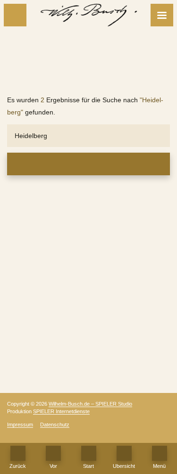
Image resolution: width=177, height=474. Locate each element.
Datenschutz (54, 424)
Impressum (20, 424)
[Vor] (53, 453)
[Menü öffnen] (162, 15)
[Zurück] (15, 15)
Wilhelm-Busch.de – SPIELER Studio (90, 404)
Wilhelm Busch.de (89, 76)
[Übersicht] (124, 453)
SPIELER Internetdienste (61, 411)
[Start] (88, 453)
